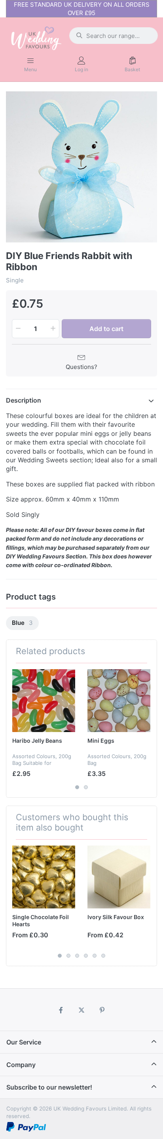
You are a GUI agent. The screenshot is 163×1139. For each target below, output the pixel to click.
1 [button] (77, 787)
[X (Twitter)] (81, 1010)
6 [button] (103, 956)
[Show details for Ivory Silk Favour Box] (118, 877)
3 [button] (77, 956)
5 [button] (95, 956)
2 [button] (86, 787)
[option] (81, 166)
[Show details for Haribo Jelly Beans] (43, 700)
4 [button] (86, 956)
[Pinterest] (102, 1010)
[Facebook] (61, 1010)
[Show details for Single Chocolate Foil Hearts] (43, 877)
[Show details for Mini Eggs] (118, 700)
